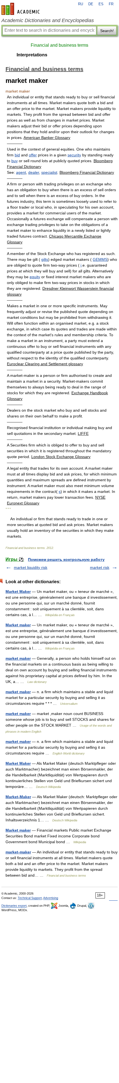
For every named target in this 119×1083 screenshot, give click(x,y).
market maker (18, 658)
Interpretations (32, 54)
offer (33, 155)
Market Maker (18, 591)
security (74, 155)
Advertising (50, 898)
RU (80, 4)
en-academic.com (21, 9)
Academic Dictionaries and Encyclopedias (47, 20)
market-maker (18, 852)
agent (21, 172)
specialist (49, 172)
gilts (44, 259)
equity (35, 277)
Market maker (18, 625)
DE (90, 4)
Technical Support (30, 898)
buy (14, 161)
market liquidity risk (30, 567)
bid (17, 155)
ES (101, 4)
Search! (107, 30)
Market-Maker (18, 797)
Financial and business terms (59, 45)
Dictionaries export (14, 905)
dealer (33, 172)
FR (111, 4)
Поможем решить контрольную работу (66, 559)
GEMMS (100, 259)
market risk (99, 567)
